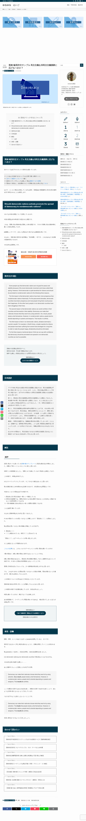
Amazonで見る (28, 256)
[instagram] (76, 1)
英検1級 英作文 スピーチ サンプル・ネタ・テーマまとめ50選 (24, 747)
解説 (13, 137)
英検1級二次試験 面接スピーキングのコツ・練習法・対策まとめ (25, 780)
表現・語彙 (15, 142)
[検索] (82, 1)
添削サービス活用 (35, 181)
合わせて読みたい (17, 144)
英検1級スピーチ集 (25, 800)
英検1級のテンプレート (29, 464)
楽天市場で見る (44, 256)
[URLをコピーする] (53, 808)
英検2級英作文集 (65, 167)
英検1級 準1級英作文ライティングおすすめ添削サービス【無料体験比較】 (28, 739)
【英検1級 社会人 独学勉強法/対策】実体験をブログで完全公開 (25, 788)
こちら (45, 183)
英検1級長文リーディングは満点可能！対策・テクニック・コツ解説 (26, 764)
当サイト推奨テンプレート (14, 179)
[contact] (80, 1)
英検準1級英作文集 (66, 170)
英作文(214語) (16, 131)
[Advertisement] (43, 46)
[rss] (78, 1)
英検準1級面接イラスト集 (67, 173)
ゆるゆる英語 (64, 196)
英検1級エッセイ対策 (9, 70)
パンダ (76, 189)
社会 (69, 159)
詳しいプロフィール (71, 99)
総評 (16, 139)
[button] (7, 808)
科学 (75, 159)
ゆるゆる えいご (11, 5)
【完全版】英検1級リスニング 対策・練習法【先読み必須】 (24, 772)
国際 (19, 800)
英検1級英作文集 (35, 800)
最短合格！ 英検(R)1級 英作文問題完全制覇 (34, 252)
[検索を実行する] (81, 65)
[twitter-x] (73, 1)
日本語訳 (14, 134)
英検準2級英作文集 (66, 175)
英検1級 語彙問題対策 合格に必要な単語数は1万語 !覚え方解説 (25, 755)
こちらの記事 (8, 548)
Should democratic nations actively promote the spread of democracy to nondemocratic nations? (72, 234)
